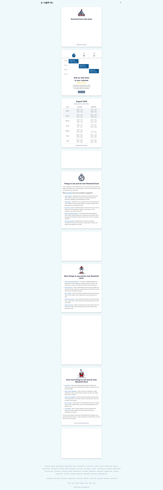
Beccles (75, 466)
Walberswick (80, 473)
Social (90, 483)
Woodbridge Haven (102, 473)
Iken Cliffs (61, 468)
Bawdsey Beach (60, 466)
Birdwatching (68, 201)
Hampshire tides (72, 478)
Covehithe (96, 466)
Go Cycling (67, 385)
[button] (81, 44)
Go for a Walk (68, 293)
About (69, 483)
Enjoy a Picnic (68, 402)
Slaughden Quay (108, 471)
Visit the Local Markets (70, 397)
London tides (93, 478)
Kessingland (73, 468)
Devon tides (57, 478)
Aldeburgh (47, 466)
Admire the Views (69, 305)
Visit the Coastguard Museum (72, 281)
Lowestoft (93, 468)
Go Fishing (67, 207)
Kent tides (86, 478)
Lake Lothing (87, 468)
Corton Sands (89, 466)
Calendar (77, 483)
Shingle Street (100, 471)
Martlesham (109, 468)
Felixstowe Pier (54, 468)
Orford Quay (64, 471)
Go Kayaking (68, 408)
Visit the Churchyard (70, 221)
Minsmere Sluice (117, 468)
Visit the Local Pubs (69, 299)
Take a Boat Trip (69, 287)
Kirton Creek (80, 468)
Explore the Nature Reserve (71, 213)
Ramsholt (70, 471)
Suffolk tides (106, 478)
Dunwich (102, 466)
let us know (69, 193)
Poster (86, 483)
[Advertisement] (81, 159)
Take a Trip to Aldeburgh (71, 391)
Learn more (81, 92)
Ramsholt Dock (77, 471)
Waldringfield (87, 473)
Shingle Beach (92, 471)
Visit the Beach (68, 196)
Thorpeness (73, 473)
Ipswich (67, 468)
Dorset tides (64, 478)
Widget (82, 483)
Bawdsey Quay (68, 466)
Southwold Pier (59, 473)
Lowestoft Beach (101, 468)
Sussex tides (80, 478)
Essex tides (99, 478)
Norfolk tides (114, 478)
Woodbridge (94, 473)
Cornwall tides (49, 478)
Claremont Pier (81, 466)
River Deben (85, 471)
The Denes (66, 473)
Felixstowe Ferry (46, 468)
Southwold (115, 471)
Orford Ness (57, 471)
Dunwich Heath (108, 466)
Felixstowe (115, 466)
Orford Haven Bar (49, 471)
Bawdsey (53, 466)
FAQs (73, 483)
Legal (94, 483)
